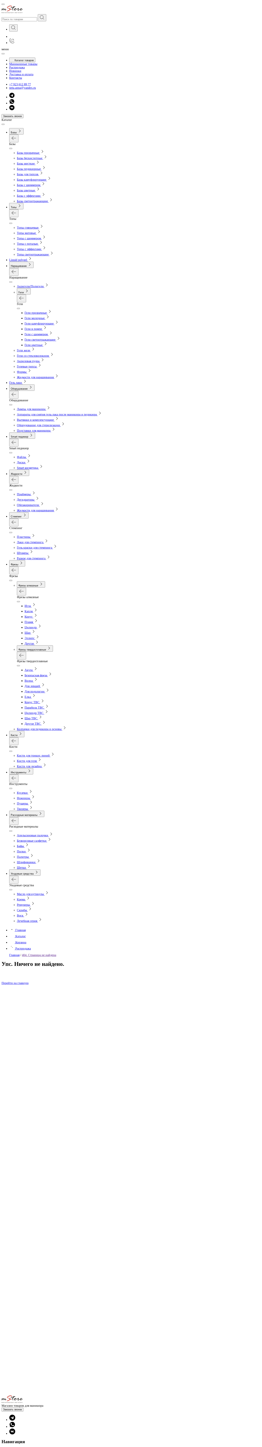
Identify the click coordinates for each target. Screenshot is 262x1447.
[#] (42, 17)
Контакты (15, 77)
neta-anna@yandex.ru (22, 87)
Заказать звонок (12, 116)
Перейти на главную (15, 983)
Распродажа (17, 67)
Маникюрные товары (23, 64)
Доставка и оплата (21, 74)
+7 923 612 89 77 (20, 84)
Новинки (15, 71)
